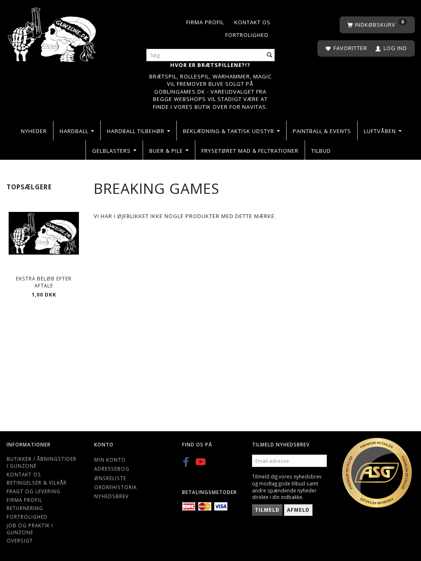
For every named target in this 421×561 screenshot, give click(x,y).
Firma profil (205, 22)
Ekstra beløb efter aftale (44, 282)
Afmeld (298, 509)
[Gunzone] (52, 32)
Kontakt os (252, 22)
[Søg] (270, 55)
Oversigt (20, 540)
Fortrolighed (246, 35)
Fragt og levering (33, 491)
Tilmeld (267, 509)
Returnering (25, 508)
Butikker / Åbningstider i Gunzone (41, 462)
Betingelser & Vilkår (37, 482)
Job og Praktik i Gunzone (30, 529)
